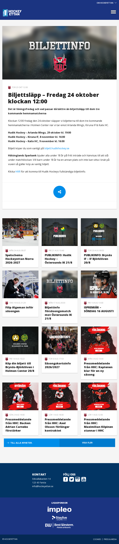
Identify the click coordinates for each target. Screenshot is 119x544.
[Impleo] (60, 510)
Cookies (97, 539)
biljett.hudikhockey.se (56, 148)
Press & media (110, 539)
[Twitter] (71, 478)
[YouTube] (83, 478)
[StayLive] (60, 517)
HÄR (18, 171)
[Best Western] (60, 525)
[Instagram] (77, 478)
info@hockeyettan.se (42, 486)
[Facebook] (65, 478)
